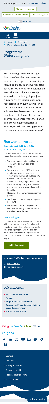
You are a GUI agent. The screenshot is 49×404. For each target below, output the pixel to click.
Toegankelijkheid (13, 370)
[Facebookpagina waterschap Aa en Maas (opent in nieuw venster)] (4, 339)
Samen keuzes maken (16, 311)
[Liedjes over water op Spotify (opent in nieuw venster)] (35, 339)
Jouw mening (38, 399)
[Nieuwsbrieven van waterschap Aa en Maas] (29, 339)
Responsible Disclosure (16, 375)
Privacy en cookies (37, 3)
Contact (9, 356)
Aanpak (9, 298)
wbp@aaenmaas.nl (15, 267)
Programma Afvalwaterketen (19, 301)
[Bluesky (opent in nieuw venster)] (5, 344)
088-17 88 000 (12, 360)
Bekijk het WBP (16, 245)
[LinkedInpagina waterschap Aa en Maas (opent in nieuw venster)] (10, 339)
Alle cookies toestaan (25, 9)
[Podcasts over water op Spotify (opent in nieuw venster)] (41, 339)
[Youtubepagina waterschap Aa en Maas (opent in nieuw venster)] (22, 339)
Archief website (13, 379)
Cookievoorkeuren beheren (15, 14)
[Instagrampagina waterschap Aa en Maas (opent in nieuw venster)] (16, 339)
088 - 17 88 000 (13, 263)
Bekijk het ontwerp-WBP (17, 294)
